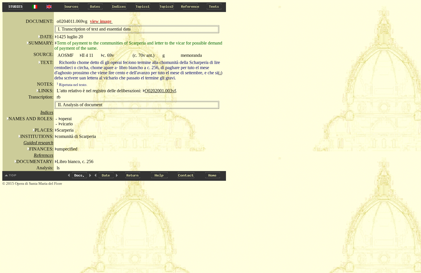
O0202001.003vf (160, 90)
